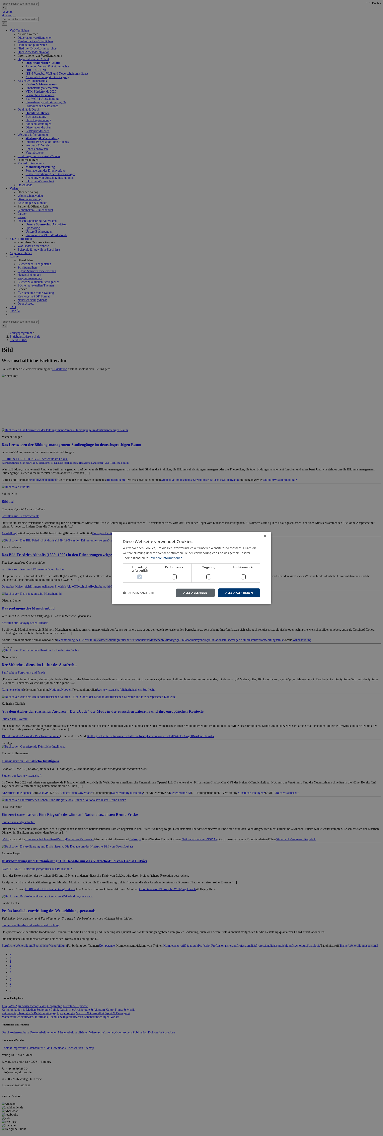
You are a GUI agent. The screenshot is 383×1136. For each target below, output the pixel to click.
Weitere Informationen (166, 558)
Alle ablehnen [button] (195, 593)
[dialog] (191, 568)
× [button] (264, 536)
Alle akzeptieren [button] (239, 593)
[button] (139, 593)
